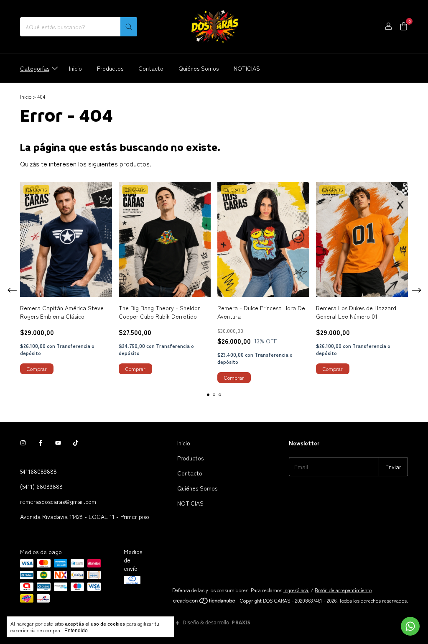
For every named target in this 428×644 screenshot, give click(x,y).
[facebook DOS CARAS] (40, 443)
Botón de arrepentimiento (343, 589)
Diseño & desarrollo (216, 623)
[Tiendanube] (204, 602)
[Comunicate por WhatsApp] (410, 626)
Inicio (75, 68)
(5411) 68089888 (41, 486)
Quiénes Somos (198, 68)
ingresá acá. (296, 589)
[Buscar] (128, 26)
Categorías (34, 68)
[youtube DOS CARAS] (58, 443)
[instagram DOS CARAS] (23, 443)
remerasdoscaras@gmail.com (58, 501)
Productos (110, 68)
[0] (403, 27)
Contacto (150, 68)
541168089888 (38, 471)
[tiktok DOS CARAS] (76, 443)
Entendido (76, 631)
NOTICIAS (247, 68)
